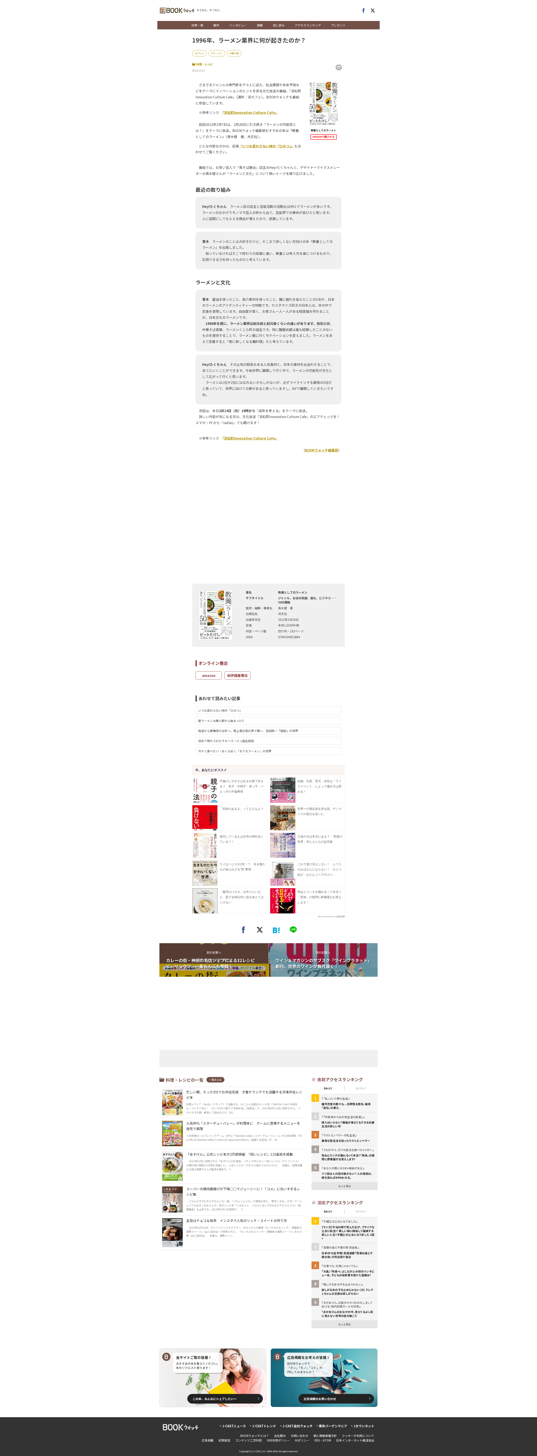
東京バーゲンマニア (333, 1426)
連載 (260, 25)
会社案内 (280, 1436)
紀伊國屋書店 (237, 675)
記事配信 (224, 1440)
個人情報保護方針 (325, 1436)
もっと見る (344, 1186)
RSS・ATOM (322, 1440)
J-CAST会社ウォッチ (297, 1426)
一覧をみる (215, 1079)
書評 (216, 25)
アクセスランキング (308, 25)
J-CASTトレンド (264, 1426)
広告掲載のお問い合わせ (320, 1399)
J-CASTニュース (234, 1426)
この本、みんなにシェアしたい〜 (215, 1399)
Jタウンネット (363, 1426)
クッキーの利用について (358, 1436)
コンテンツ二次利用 (248, 1440)
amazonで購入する (324, 136)
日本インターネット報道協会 (355, 1440)
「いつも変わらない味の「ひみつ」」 (266, 145)
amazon (208, 675)
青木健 (235, 53)
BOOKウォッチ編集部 (321, 450)
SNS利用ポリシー (278, 1440)
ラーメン (217, 53)
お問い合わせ (299, 1436)
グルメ (200, 53)
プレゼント (338, 25)
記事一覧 (197, 25)
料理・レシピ (204, 64)
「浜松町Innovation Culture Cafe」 (250, 112)
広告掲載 (208, 1440)
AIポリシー (302, 1440)
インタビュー (238, 25)
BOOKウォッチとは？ (254, 1436)
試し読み (279, 25)
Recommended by (327, 916)
